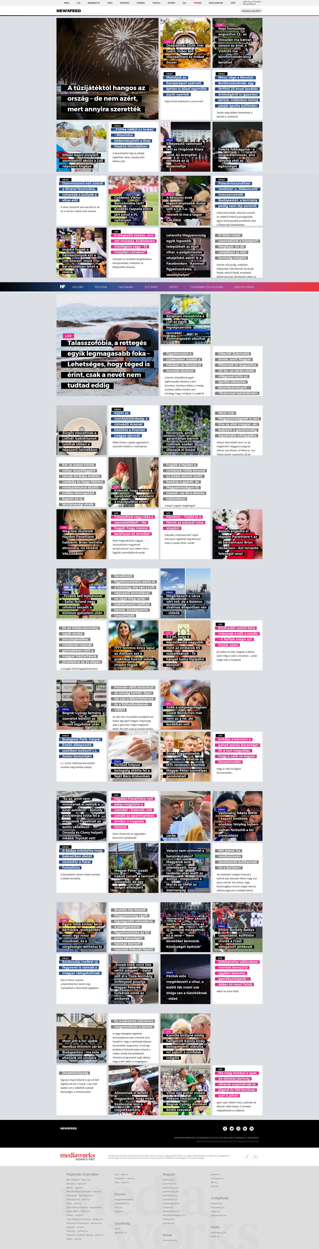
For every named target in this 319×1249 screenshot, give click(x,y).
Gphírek (171, 3)
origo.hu (119, 1211)
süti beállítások (227, 1138)
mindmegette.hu (171, 1203)
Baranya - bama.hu (76, 1183)
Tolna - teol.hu (73, 1239)
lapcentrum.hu (218, 1215)
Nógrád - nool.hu (75, 1227)
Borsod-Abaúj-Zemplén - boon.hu (84, 1191)
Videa (109, 3)
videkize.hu (169, 1219)
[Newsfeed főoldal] (68, 1129)
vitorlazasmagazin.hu (174, 1215)
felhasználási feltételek (207, 1138)
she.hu (214, 1186)
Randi (198, 3)
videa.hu (215, 1211)
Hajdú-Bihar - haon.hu (78, 1211)
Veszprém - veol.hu (125, 1178)
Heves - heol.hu (74, 1215)
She (184, 3)
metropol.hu (217, 1178)
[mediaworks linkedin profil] (255, 1156)
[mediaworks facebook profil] (247, 1156)
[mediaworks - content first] (77, 1157)
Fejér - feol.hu (73, 1203)
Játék (233, 3)
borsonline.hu (170, 1240)
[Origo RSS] (252, 1129)
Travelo (156, 3)
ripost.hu (215, 1174)
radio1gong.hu (218, 1232)
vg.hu (117, 1228)
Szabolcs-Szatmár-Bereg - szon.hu (84, 1235)
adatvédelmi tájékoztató (184, 1138)
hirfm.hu (215, 1236)
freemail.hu (217, 1203)
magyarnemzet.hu (124, 1199)
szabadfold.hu (122, 1203)
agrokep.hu (121, 1232)
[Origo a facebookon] (225, 1129)
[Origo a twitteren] (232, 1129)
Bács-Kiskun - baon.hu (78, 1179)
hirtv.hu (118, 1207)
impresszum (240, 1138)
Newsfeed (124, 3)
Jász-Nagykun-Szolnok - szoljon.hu (84, 1219)
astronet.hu (169, 1179)
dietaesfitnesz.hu (172, 1211)
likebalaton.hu (170, 1195)
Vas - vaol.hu (121, 1174)
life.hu (214, 1182)
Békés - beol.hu (74, 1187)
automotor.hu (170, 1183)
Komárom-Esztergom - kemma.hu (84, 1223)
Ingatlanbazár (216, 3)
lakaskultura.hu (171, 1187)
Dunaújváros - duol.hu (78, 1199)
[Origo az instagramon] (238, 1129)
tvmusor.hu (168, 1223)
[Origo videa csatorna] (245, 1129)
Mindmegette (94, 3)
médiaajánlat (253, 1138)
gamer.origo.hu (171, 1191)
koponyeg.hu (218, 1207)
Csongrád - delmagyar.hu (79, 1195)
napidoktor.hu (170, 1199)
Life (78, 3)
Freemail (141, 3)
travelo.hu (168, 1207)
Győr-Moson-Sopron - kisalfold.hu (84, 1207)
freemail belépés (251, 11)
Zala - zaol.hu (122, 1182)
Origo (66, 3)
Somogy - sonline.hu (77, 1231)
